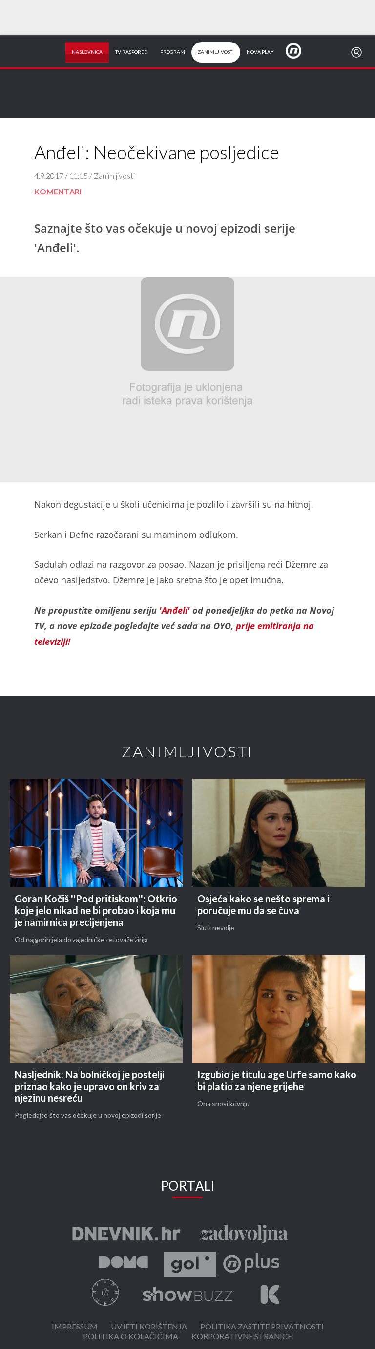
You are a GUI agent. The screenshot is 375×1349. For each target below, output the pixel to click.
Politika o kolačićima (130, 1337)
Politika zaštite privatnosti (262, 1327)
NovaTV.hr (299, 50)
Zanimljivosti (216, 52)
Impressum (75, 1327)
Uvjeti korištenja (149, 1327)
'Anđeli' (175, 610)
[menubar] (358, 52)
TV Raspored (131, 52)
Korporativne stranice (241, 1337)
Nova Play (260, 52)
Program (172, 52)
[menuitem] (358, 52)
